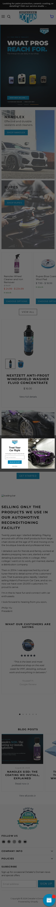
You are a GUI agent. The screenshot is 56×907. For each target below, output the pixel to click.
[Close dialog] (53, 440)
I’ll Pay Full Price (14, 466)
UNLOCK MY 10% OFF (15, 462)
